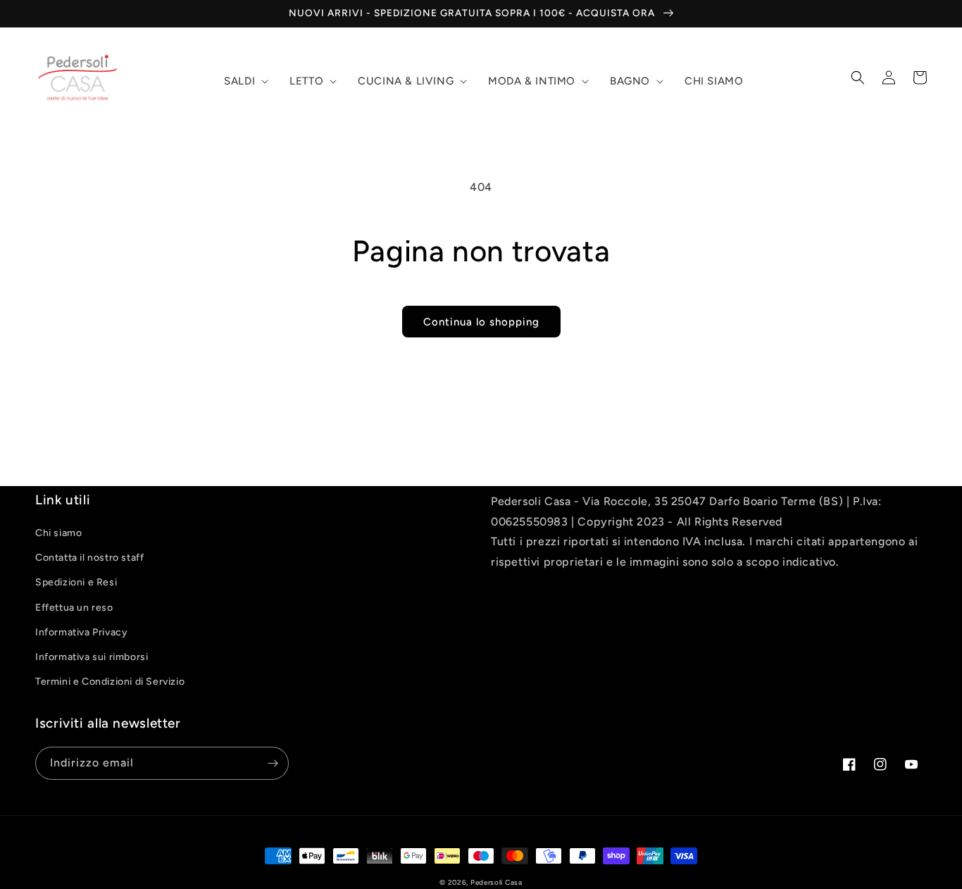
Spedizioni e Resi (76, 582)
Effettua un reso (74, 608)
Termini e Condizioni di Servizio (110, 682)
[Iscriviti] (272, 763)
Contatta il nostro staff (89, 558)
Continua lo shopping (481, 322)
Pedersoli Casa (496, 882)
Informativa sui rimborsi (91, 657)
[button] (244, 81)
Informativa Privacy (81, 632)
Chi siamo (58, 533)
